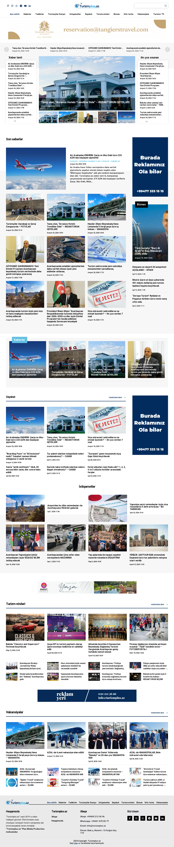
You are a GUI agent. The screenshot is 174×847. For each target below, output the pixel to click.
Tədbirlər (39, 14)
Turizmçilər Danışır (57, 14)
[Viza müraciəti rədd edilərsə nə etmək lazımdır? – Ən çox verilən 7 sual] (107, 294)
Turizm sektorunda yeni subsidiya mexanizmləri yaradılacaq (150, 114)
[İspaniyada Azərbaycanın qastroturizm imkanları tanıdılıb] (53, 677)
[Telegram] (21, 5)
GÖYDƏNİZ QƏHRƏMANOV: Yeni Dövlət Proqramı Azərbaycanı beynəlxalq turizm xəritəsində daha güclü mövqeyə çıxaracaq (23, 270)
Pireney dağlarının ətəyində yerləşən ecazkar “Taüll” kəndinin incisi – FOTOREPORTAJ (148, 647)
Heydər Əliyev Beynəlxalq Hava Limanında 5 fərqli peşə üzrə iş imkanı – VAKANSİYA (84, 48)
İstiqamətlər (75, 14)
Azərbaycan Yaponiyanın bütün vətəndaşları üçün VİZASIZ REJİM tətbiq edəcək (23, 558)
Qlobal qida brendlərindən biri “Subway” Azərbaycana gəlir (32, 676)
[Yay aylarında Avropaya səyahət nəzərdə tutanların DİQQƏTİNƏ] (107, 537)
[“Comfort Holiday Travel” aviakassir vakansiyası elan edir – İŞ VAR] (94, 783)
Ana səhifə (14, 14)
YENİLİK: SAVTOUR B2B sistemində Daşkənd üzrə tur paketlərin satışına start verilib (148, 558)
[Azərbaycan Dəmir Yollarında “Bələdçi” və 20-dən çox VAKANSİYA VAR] (107, 735)
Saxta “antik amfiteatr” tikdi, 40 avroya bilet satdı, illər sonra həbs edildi (23, 470)
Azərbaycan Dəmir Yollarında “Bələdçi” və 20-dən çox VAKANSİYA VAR (106, 755)
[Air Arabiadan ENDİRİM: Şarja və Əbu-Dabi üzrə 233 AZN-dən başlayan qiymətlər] (36, 169)
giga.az (77, 843)
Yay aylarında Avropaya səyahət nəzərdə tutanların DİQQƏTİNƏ (104, 556)
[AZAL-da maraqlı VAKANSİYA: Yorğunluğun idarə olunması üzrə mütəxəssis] (12, 772)
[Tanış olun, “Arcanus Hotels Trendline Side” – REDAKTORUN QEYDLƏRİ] (66, 207)
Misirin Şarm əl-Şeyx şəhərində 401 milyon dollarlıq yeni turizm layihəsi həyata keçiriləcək (148, 283)
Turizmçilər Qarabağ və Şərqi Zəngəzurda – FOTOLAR (18, 75)
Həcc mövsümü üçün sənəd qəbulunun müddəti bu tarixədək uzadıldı (73, 666)
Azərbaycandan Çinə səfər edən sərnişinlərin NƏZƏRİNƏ (63, 556)
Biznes (117, 14)
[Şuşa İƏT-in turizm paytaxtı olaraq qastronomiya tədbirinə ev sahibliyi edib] (66, 627)
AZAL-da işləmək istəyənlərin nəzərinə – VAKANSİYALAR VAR (112, 771)
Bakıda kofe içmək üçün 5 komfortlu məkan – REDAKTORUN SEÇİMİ (154, 676)
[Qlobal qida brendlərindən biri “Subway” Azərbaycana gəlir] (12, 677)
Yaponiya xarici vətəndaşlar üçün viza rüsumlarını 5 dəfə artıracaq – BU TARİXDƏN (149, 506)
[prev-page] (9, 121)
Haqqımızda (57, 821)
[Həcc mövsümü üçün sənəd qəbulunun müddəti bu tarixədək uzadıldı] (53, 666)
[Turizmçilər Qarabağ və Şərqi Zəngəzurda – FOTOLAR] (25, 207)
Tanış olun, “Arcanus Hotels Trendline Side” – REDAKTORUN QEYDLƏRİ (42, 48)
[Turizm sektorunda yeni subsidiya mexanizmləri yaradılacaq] (107, 249)
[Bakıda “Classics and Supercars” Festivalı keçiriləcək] (25, 627)
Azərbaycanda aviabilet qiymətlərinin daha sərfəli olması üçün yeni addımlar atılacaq (20, 115)
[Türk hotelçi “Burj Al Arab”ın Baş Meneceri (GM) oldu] (150, 232)
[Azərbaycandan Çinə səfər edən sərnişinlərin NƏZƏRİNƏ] (66, 537)
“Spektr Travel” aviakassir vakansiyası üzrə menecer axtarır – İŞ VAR (32, 782)
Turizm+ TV (158, 14)
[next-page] (14, 121)
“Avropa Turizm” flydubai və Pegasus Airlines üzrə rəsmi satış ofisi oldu (149, 299)
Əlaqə (54, 816)
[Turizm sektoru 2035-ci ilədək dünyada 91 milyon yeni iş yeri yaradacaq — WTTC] (135, 783)
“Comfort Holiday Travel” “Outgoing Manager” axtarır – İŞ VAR (72, 782)
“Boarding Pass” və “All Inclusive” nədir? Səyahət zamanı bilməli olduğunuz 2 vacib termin (23, 456)
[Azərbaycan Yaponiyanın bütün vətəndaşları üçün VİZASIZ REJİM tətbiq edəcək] (25, 537)
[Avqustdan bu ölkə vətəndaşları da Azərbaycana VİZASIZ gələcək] (25, 508)
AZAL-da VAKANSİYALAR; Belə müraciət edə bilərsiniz (145, 753)
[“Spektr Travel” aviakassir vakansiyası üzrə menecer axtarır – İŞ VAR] (12, 783)
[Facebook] (8, 5)
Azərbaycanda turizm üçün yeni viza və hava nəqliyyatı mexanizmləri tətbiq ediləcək (24, 314)
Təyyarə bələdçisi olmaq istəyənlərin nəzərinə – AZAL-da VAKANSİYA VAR (72, 771)
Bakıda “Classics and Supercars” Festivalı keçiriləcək (22, 645)
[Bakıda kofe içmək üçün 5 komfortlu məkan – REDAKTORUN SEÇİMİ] (135, 677)
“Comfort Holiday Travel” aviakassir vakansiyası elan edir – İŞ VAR (114, 782)
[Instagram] (12, 5)
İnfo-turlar (128, 14)
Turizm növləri (103, 14)
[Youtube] (25, 5)
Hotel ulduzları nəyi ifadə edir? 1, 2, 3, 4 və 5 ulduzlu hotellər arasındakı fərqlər (106, 470)
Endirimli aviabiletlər (89, 161)
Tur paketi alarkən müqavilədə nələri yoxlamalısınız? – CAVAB (65, 455)
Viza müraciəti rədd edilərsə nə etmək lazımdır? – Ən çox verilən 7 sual (105, 314)
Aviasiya (74, 161)
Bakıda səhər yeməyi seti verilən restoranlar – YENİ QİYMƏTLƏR (151, 105)
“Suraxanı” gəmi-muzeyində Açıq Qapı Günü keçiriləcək (104, 455)
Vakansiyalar (143, 14)
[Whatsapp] (16, 5)
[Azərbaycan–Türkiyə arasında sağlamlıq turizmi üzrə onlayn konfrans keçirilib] (94, 677)
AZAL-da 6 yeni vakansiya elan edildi (65, 752)
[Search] (165, 5)
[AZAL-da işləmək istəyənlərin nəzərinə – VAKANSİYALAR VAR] (94, 772)
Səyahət (88, 14)
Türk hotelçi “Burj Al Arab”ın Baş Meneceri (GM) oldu (148, 251)
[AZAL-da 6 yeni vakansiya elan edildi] (66, 735)
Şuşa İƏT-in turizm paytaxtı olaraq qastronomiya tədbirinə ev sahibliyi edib (65, 647)
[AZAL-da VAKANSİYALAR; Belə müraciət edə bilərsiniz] (149, 735)
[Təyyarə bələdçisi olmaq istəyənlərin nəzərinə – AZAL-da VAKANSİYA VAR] (53, 772)
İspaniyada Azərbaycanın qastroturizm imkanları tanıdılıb (72, 676)
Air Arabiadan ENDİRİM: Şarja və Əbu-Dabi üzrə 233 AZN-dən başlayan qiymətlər (21, 66)
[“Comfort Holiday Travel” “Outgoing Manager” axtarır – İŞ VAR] (53, 783)
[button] (167, 49)
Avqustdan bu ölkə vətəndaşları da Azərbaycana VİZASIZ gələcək (64, 506)
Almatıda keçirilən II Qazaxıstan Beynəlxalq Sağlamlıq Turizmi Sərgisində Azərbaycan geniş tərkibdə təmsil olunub (104, 648)
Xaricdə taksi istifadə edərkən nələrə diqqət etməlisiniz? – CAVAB (66, 468)
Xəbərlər (27, 14)
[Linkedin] (29, 5)
